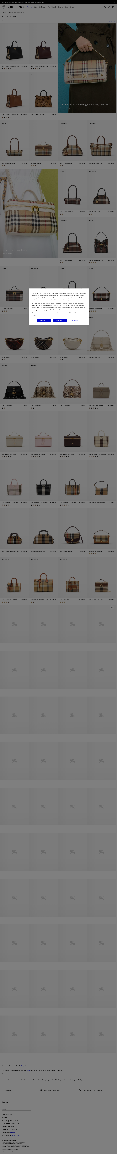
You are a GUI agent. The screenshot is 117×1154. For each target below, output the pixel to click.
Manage (75, 320)
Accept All (43, 320)
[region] (59, 306)
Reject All (59, 320)
